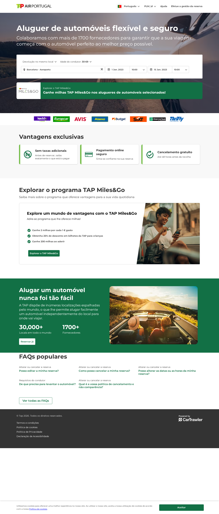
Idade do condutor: (74, 61)
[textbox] (63, 69)
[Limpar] (101, 69)
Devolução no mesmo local (38, 61)
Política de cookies (38, 509)
